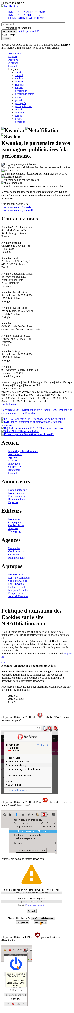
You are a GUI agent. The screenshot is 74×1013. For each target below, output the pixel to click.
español (19, 81)
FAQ (54, 409)
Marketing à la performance (23, 451)
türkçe (18, 115)
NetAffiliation (15, 574)
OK (3, 662)
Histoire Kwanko (17, 586)
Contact (12, 65)
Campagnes (14, 522)
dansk (18, 72)
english (19, 78)
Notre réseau (15, 519)
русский (20, 121)
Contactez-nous (9, 404)
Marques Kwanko (18, 590)
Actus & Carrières (18, 596)
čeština (19, 118)
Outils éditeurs (16, 525)
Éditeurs (12, 56)
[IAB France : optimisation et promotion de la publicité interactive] (37, 425)
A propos (13, 62)
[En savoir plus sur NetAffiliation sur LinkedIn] (27, 434)
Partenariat (14, 548)
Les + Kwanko (16, 583)
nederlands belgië (24, 93)
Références (14, 469)
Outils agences (16, 551)
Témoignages (15, 531)
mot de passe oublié (28, 31)
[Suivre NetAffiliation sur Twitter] (20, 431)
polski (18, 100)
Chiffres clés (15, 466)
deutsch (19, 75)
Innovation (14, 463)
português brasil (23, 106)
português (20, 103)
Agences (13, 59)
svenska (19, 112)
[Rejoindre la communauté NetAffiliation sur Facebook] (32, 428)
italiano (19, 87)
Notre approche (16, 492)
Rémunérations (16, 499)
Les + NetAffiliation (19, 577)
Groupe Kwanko (17, 580)
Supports (13, 528)
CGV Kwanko (27, 412)
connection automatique (18, 27)
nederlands (21, 90)
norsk (18, 97)
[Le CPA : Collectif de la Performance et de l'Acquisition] (33, 418)
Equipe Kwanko (17, 593)
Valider (6, 38)
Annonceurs (15, 53)
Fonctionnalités (16, 496)
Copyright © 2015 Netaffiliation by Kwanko (25, 409)
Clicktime (13, 554)
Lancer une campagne (16, 207)
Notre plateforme (17, 489)
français (19, 84)
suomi (18, 109)
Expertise (13, 502)
